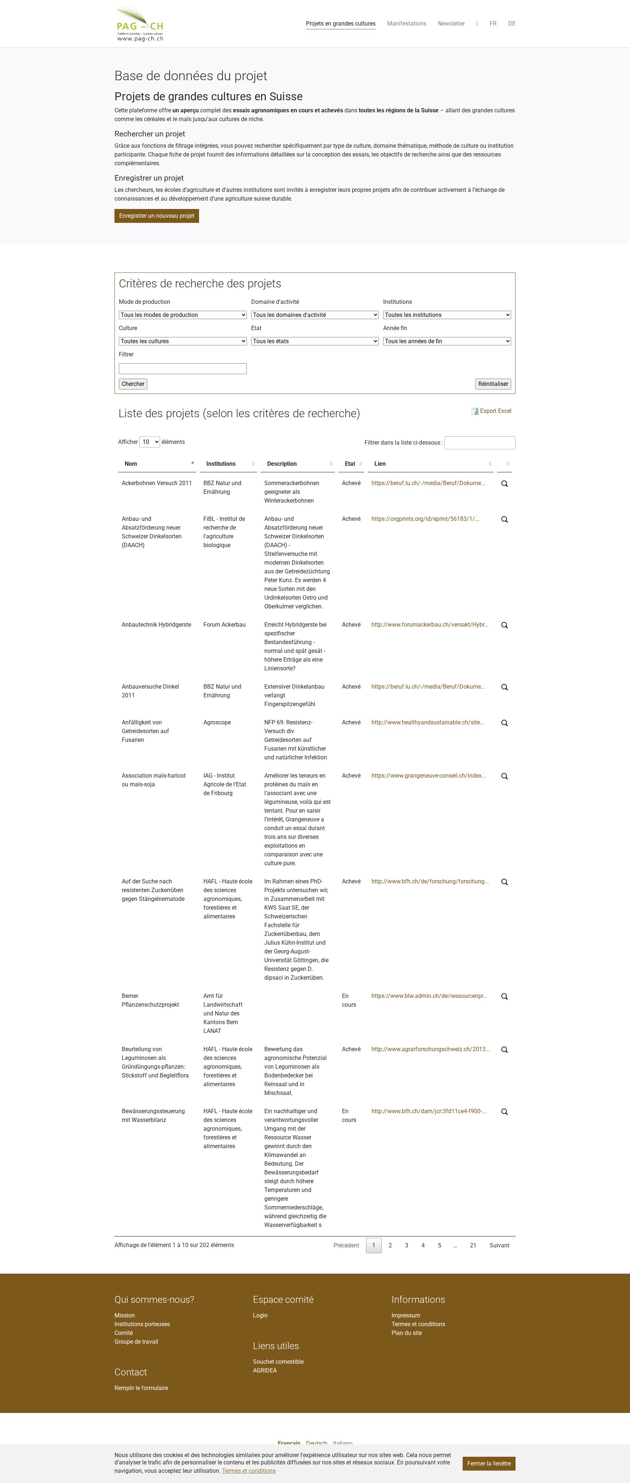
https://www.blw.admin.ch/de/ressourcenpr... (429, 995)
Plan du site (407, 1332)
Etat (350, 463)
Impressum (406, 1315)
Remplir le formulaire (141, 1388)
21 (473, 1245)
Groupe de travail (136, 1341)
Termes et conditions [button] (249, 1470)
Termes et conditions (418, 1324)
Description (282, 463)
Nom (131, 463)
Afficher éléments (151, 441)
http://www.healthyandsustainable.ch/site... (428, 722)
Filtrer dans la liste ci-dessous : (404, 442)
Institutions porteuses (142, 1324)
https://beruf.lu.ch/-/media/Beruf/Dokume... (428, 483)
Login (260, 1315)
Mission (124, 1315)
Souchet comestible (278, 1361)
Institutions (221, 463)
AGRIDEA (265, 1370)
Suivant (499, 1245)
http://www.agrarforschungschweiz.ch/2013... (431, 1049)
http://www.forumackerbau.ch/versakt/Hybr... (430, 624)
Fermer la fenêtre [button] (489, 1463)
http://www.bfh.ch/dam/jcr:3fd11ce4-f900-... (429, 1111)
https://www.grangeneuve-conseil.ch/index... (429, 775)
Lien (380, 463)
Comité (123, 1332)
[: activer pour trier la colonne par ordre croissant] (504, 464)
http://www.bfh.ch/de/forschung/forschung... (430, 881)
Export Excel (495, 410)
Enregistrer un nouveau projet (156, 215)
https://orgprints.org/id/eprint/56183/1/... (425, 518)
